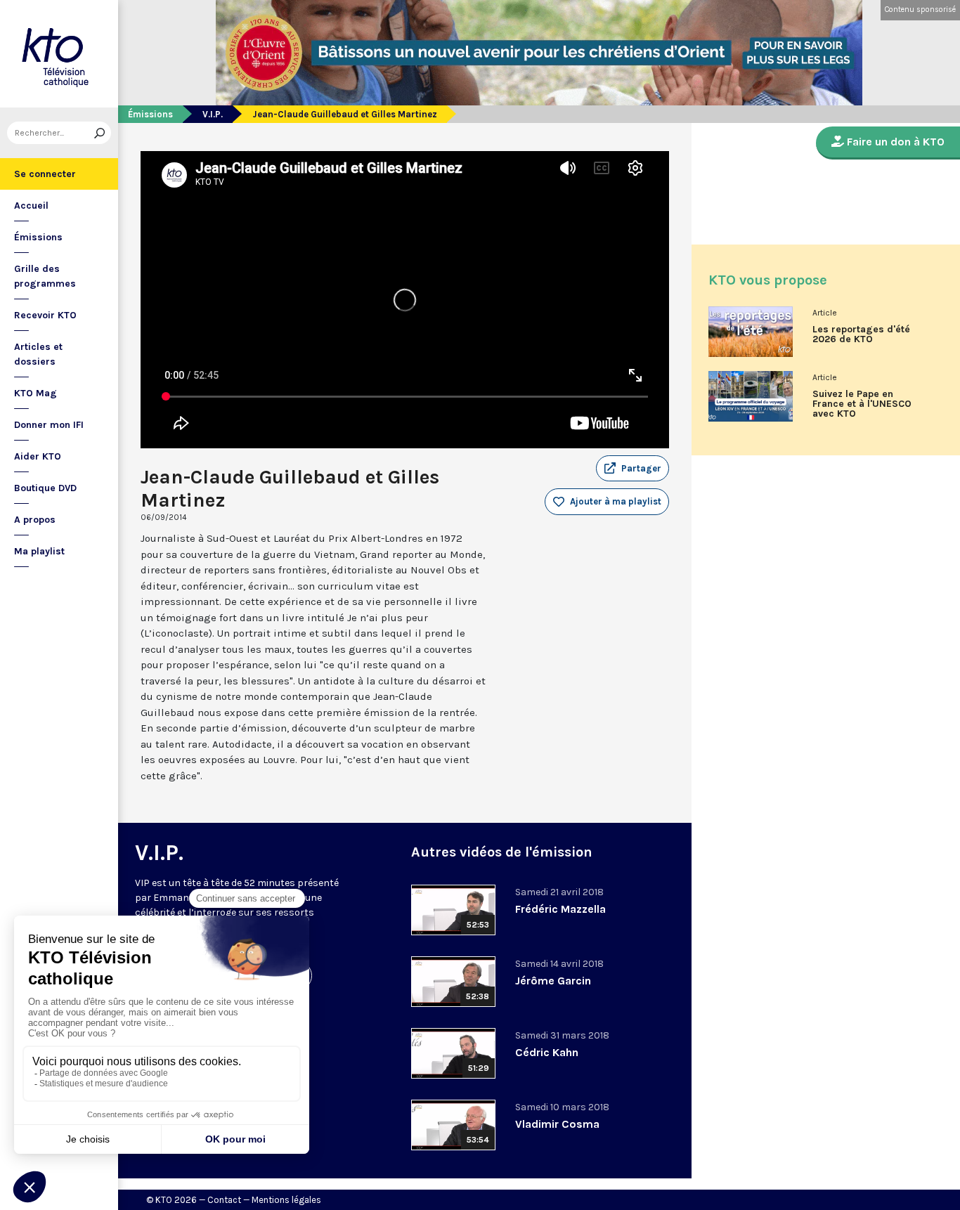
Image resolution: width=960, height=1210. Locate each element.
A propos (35, 520)
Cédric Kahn (546, 1052)
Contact (224, 1200)
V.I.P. (212, 114)
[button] (632, 468)
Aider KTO (37, 456)
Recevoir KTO (45, 315)
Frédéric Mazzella (560, 909)
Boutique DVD (45, 488)
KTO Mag (35, 393)
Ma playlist (39, 551)
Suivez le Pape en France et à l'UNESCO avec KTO (862, 404)
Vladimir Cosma (557, 1124)
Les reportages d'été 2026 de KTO (861, 334)
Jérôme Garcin (553, 980)
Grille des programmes (45, 276)
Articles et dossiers (38, 354)
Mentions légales (286, 1200)
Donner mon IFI (49, 425)
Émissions (38, 237)
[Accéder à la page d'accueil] (59, 54)
